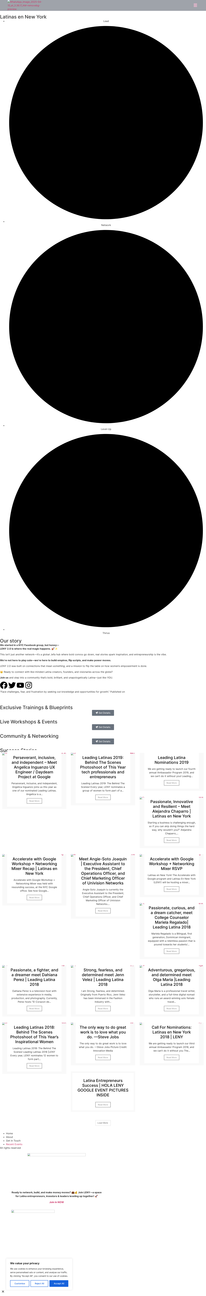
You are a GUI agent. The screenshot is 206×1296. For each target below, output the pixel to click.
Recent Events (14, 1144)
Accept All (59, 1283)
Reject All (39, 1283)
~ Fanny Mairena (151, 691)
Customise (19, 1283)
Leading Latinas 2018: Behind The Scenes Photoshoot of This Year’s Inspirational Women (34, 1034)
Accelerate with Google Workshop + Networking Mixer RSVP (171, 864)
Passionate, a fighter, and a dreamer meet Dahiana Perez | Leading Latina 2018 (34, 977)
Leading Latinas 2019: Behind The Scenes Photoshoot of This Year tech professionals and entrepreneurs (103, 767)
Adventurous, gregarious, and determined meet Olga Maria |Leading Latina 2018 (171, 977)
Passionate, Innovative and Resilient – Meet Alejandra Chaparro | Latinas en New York (171, 808)
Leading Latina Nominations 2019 (172, 760)
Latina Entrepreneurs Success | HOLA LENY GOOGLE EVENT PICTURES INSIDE (103, 1087)
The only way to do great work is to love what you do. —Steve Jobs (103, 1032)
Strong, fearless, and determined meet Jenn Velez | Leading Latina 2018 (103, 977)
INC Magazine (134, 691)
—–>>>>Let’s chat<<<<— (13, 697)
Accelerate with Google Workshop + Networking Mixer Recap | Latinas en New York (34, 866)
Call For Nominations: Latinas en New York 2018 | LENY (172, 1032)
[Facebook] (4, 685)
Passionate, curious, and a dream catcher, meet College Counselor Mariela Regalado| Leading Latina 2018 (172, 917)
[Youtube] (20, 685)
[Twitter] (12, 685)
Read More (34, 801)
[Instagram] (28, 685)
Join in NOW (56, 1202)
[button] (195, 5)
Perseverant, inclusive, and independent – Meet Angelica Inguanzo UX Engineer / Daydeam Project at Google (34, 767)
